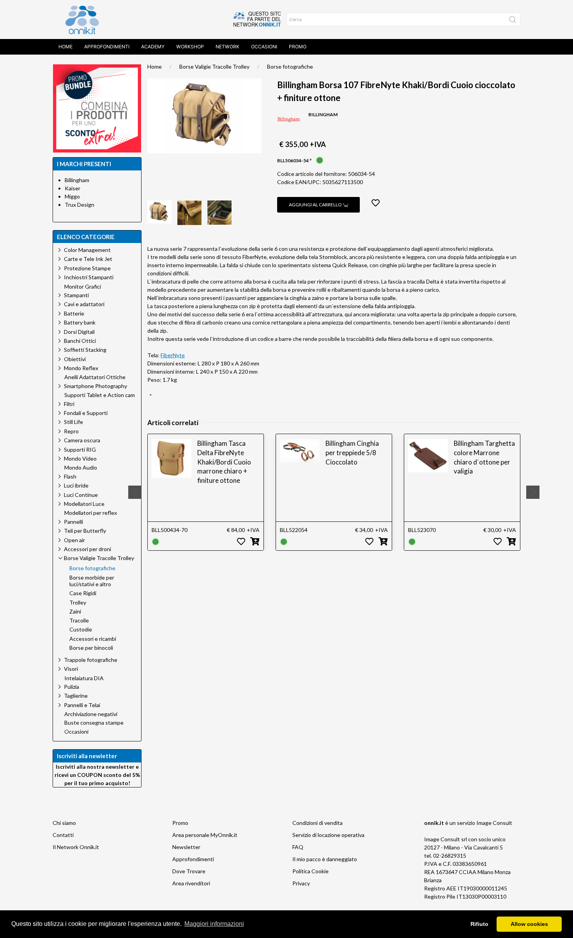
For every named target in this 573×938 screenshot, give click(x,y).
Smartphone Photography (95, 386)
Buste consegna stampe (94, 723)
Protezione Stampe (87, 268)
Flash (70, 476)
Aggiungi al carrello (316, 204)
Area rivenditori (191, 883)
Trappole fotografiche (90, 659)
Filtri (69, 404)
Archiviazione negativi (90, 714)
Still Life (73, 421)
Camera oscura (82, 440)
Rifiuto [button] (479, 924)
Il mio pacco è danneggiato (324, 859)
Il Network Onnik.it (76, 847)
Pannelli (73, 521)
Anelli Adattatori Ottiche (95, 377)
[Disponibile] (320, 159)
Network (227, 47)
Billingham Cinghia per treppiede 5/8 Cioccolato (352, 452)
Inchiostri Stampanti (88, 277)
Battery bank (80, 322)
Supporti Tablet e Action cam (99, 395)
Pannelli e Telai (82, 705)
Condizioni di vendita (317, 822)
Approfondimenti (106, 47)
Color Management (87, 249)
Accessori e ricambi (92, 639)
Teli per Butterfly (85, 530)
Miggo (72, 196)
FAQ (297, 847)
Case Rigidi (82, 593)
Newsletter (186, 847)
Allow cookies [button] (529, 924)
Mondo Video (80, 458)
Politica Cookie (310, 871)
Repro (71, 431)
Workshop (190, 47)
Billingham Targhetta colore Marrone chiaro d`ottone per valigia (484, 457)
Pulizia (71, 686)
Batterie (74, 313)
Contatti (63, 835)
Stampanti (76, 295)
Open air (74, 540)
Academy (152, 47)
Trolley (77, 602)
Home (65, 47)
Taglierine (76, 695)
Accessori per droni (87, 549)
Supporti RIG (80, 449)
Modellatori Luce (84, 503)
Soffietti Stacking (85, 349)
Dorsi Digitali (79, 331)
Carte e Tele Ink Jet (88, 258)
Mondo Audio (80, 468)
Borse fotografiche (290, 66)
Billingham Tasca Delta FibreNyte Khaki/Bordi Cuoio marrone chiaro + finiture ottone (224, 461)
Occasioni (264, 47)
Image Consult (494, 822)
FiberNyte (173, 355)
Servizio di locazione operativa (328, 835)
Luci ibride (76, 485)
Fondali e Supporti (86, 413)
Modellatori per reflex (90, 513)
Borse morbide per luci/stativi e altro (91, 581)
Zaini (75, 611)
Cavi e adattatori (84, 304)
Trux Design (79, 204)
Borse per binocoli (91, 648)
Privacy (301, 883)
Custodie (80, 629)
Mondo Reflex (81, 368)
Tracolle (79, 620)
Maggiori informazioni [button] (214, 923)
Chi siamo (64, 822)
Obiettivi (75, 359)
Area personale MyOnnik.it (204, 835)
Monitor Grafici (82, 287)
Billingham (77, 180)
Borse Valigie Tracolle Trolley (214, 66)
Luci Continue (81, 494)
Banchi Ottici (80, 340)
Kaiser (72, 188)
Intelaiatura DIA (84, 678)
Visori (71, 668)
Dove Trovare (188, 871)
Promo (297, 47)
